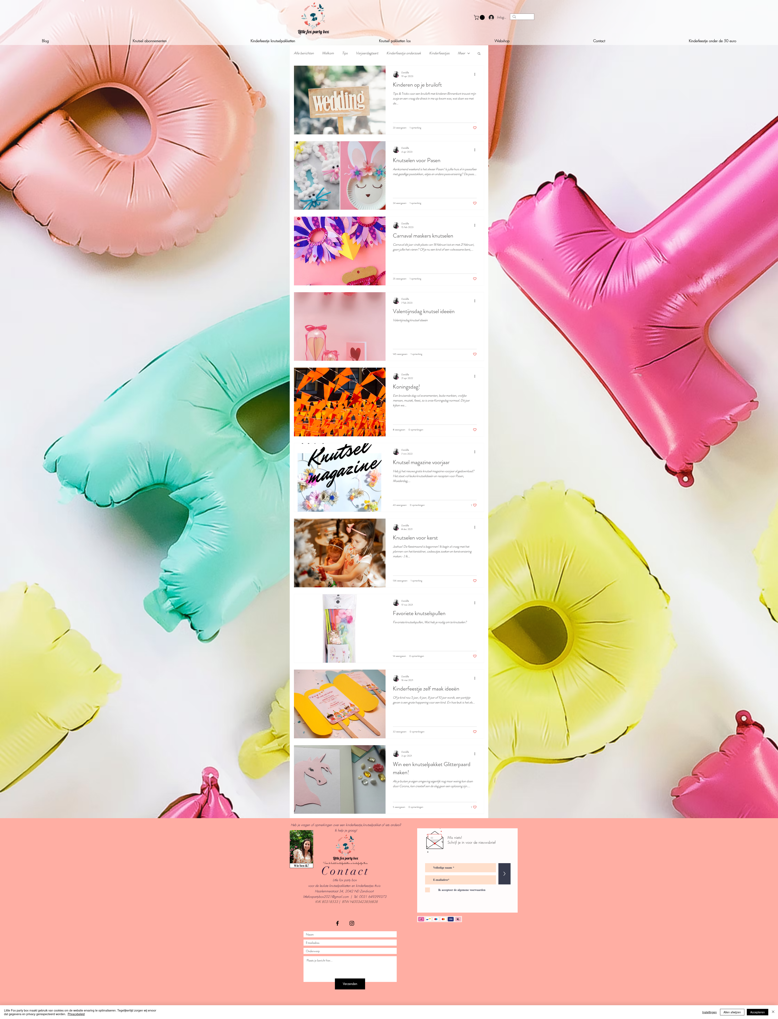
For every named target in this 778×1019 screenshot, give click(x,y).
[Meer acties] (476, 74)
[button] (480, 17)
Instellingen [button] (709, 1012)
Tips (345, 53)
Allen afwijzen (732, 1012)
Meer (461, 53)
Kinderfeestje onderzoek (403, 53)
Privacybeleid (76, 1014)
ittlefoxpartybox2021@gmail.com (326, 896)
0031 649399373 (372, 896)
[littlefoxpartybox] (337, 923)
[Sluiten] (773, 1012)
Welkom (328, 53)
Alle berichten (304, 53)
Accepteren (757, 1012)
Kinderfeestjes (439, 53)
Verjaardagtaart (367, 53)
